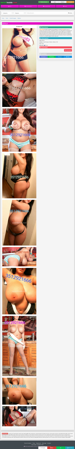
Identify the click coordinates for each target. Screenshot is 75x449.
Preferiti (65, 6)
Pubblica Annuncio (44, 2)
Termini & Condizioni (27, 443)
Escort (7, 18)
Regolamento (38, 443)
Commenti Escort (29, 6)
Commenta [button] (68, 50)
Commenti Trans (47, 6)
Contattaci (49, 443)
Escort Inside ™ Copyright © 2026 (37, 444)
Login (55, 2)
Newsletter (70, 2)
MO (52, 447)
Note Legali (44, 443)
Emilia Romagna (13, 18)
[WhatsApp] (60, 447)
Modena (19, 18)
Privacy (34, 443)
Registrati (62, 2)
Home (10, 6)
